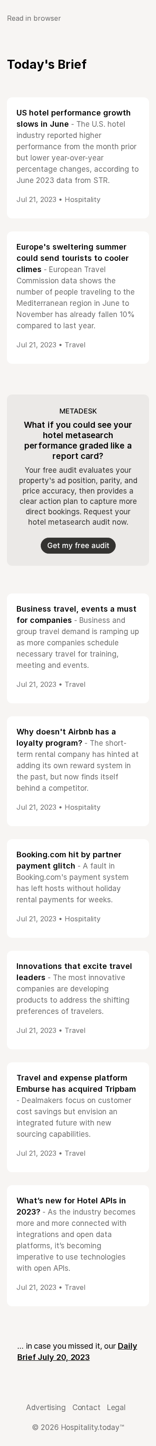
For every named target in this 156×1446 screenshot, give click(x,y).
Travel (75, 344)
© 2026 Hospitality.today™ (78, 1427)
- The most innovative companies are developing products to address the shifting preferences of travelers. (74, 989)
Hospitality (83, 199)
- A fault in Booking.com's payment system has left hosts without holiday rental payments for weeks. (72, 877)
